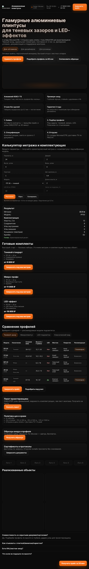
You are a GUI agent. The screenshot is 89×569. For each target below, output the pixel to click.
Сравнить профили (12, 59)
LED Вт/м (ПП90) (10, 187)
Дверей (47, 156)
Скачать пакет (12, 407)
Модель (7, 179)
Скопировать (32, 196)
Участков (7, 172)
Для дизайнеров (28, 49)
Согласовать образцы (68, 59)
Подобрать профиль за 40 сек (40, 59)
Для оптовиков (10, 49)
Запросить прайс (79, 7)
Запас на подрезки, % (52, 187)
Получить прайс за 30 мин (73, 563)
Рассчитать (10, 196)
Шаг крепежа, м (50, 172)
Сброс (20, 196)
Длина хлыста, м (51, 179)
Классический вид (62, 335)
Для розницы (45, 49)
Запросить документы (16, 453)
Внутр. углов (8, 163)
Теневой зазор (10, 335)
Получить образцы (14, 437)
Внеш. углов (49, 163)
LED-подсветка (43, 335)
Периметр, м (8, 156)
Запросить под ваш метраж (18, 267)
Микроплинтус (26, 335)
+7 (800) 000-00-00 (65, 7)
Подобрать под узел (34, 389)
